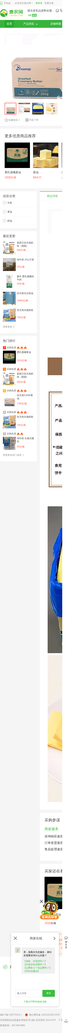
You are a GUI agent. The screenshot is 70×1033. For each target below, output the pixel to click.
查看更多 (8, 326)
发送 (48, 993)
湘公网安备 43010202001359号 (44, 1014)
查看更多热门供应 (12, 455)
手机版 (7, 3)
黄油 (9, 211)
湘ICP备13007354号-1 (11, 1014)
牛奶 (9, 202)
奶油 (9, 220)
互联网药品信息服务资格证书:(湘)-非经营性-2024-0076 (28, 1020)
